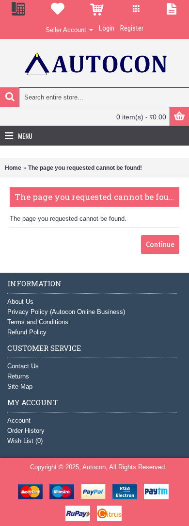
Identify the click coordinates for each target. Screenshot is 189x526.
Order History (26, 430)
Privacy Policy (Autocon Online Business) (66, 311)
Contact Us (23, 366)
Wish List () (25, 440)
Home (13, 167)
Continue (160, 244)
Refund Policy (27, 332)
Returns (18, 376)
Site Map (19, 386)
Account (19, 420)
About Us (20, 301)
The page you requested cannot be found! (85, 167)
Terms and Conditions (37, 322)
